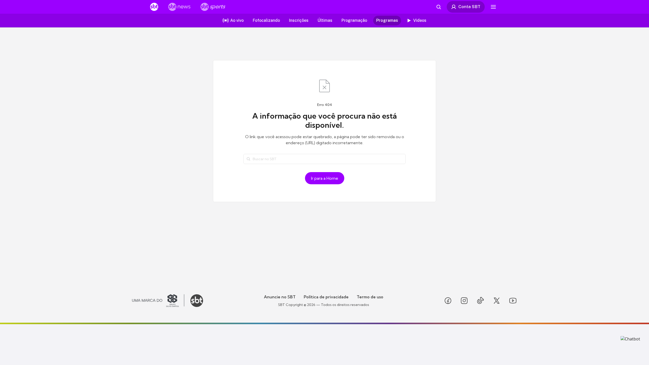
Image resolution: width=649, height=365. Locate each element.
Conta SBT (469, 6)
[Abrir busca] (439, 7)
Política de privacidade (326, 296)
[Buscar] (248, 159)
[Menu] (493, 6)
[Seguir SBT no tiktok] (480, 301)
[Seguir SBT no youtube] (513, 301)
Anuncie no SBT (280, 296)
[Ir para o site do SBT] (196, 300)
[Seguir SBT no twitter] (497, 301)
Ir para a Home (324, 178)
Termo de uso (370, 296)
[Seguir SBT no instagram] (464, 301)
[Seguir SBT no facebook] (448, 301)
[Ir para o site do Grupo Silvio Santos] (158, 300)
